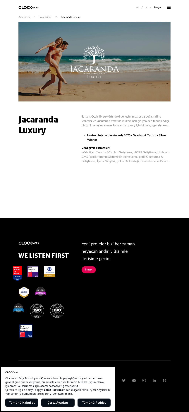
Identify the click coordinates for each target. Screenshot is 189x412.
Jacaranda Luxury (70, 17)
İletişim (157, 7)
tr (146, 7)
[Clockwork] (30, 7)
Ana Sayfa (24, 17)
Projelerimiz (45, 17)
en (137, 7)
